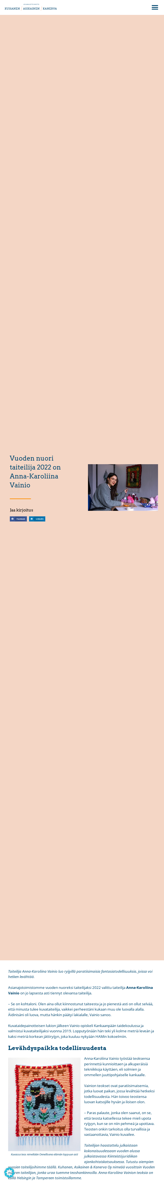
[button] (155, 7)
